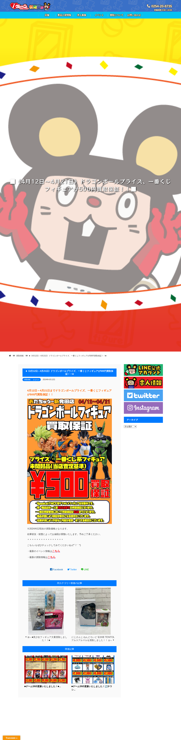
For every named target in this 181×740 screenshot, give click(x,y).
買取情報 (27, 379)
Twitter (73, 569)
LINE (86, 569)
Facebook (57, 569)
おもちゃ (36, 379)
